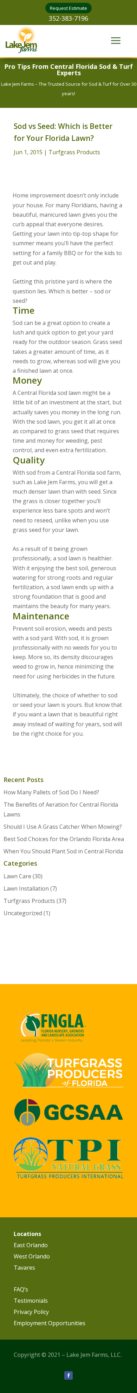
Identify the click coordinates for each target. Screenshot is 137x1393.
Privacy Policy (31, 1312)
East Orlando (31, 1245)
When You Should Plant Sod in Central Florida (63, 851)
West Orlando (32, 1256)
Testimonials (31, 1300)
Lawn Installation (26, 888)
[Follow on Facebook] (68, 1375)
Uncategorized (23, 913)
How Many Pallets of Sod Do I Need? (51, 792)
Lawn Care (17, 876)
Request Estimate (68, 8)
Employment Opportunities (49, 1323)
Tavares (24, 1267)
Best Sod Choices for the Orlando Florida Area (64, 839)
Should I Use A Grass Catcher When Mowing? (63, 827)
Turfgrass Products (74, 152)
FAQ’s (21, 1289)
